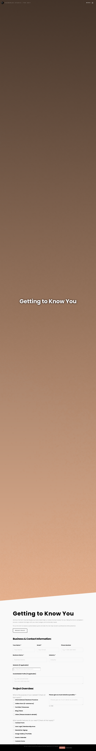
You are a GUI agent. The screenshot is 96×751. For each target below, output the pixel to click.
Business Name (18, 655)
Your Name (17, 645)
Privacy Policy (20, 630)
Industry (52, 655)
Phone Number (66, 645)
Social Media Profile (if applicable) (24, 674)
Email (39, 645)
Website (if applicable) (21, 665)
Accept (62, 747)
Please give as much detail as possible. (62, 695)
